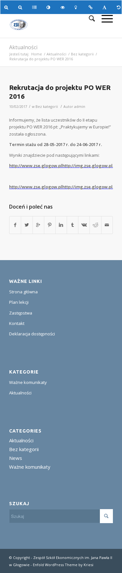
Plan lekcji (19, 302)
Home (36, 53)
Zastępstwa (20, 313)
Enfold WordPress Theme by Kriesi (63, 564)
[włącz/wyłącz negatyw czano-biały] (64, 7)
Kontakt (16, 323)
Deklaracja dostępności (32, 334)
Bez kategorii (82, 53)
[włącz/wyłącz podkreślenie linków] (92, 7)
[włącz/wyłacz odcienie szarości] (35, 7)
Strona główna (23, 292)
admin (79, 106)
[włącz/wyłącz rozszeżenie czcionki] (106, 7)
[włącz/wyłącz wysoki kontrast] (50, 7)
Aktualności (23, 47)
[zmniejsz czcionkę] (21, 7)
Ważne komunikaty (28, 382)
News (15, 458)
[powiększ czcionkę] (7, 7)
